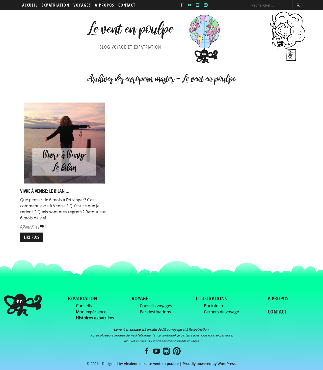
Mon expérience (91, 312)
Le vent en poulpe (130, 31)
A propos (104, 5)
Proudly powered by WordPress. (210, 363)
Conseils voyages (156, 305)
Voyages (82, 5)
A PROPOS (278, 298)
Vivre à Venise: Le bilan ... (44, 191)
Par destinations (155, 312)
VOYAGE (140, 298)
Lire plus (31, 237)
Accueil (30, 5)
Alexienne (132, 363)
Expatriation (55, 5)
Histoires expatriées (95, 318)
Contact (126, 5)
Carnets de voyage (221, 312)
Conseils (84, 305)
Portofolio (213, 305)
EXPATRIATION (82, 298)
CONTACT (277, 311)
